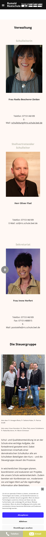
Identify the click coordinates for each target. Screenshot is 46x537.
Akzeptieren (23, 515)
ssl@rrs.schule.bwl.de (27, 223)
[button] (42, 489)
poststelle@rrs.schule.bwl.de (25, 327)
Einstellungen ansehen (23, 528)
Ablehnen (23, 521)
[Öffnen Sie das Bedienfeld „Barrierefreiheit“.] (5, 269)
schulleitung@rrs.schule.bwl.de (26, 122)
